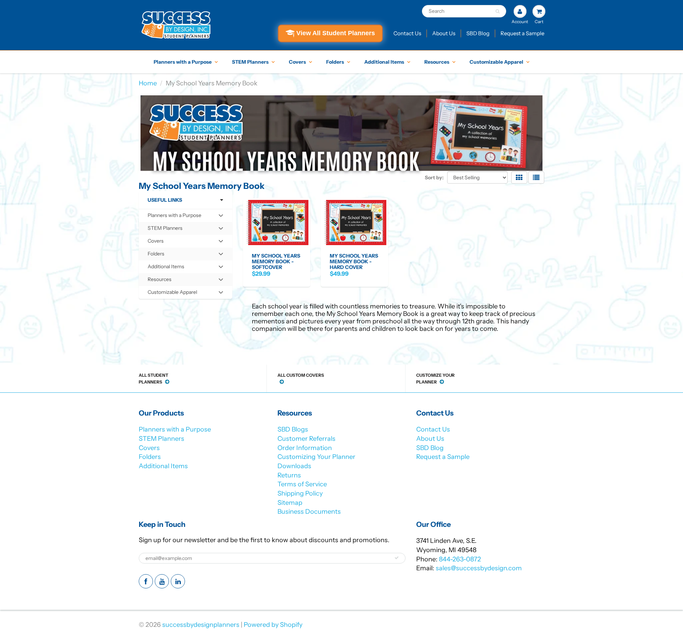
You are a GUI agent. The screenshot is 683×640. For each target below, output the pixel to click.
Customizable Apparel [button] (172, 293)
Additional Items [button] (165, 268)
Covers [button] (158, 242)
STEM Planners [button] (164, 229)
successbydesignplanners (200, 625)
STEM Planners (250, 62)
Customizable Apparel (496, 62)
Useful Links (165, 200)
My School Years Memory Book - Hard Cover (354, 261)
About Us (443, 33)
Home (148, 83)
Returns (289, 475)
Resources (436, 62)
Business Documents (309, 511)
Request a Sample (522, 33)
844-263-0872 (460, 559)
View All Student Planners (335, 33)
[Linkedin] (178, 581)
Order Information (304, 448)
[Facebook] (146, 581)
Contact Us (407, 33)
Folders (335, 62)
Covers (297, 62)
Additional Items (384, 62)
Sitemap (289, 503)
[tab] (185, 215)
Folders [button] (158, 255)
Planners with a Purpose (183, 62)
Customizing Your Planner (316, 457)
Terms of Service (302, 484)
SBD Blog (477, 33)
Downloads (294, 466)
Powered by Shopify (273, 625)
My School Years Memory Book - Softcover (276, 261)
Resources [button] (159, 281)
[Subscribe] (396, 558)
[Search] (497, 11)
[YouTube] (162, 581)
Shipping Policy (300, 493)
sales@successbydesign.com (479, 568)
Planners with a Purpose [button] (174, 217)
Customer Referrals (306, 439)
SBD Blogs (292, 429)
